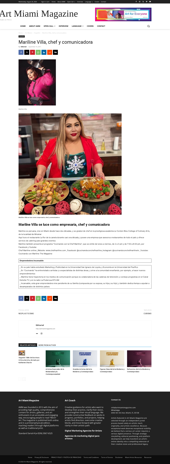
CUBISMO (147, 313)
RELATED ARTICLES (28, 345)
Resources (147, 457)
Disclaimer (119, 457)
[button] (148, 26)
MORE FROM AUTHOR (47, 345)
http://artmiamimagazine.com (45, 329)
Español (37, 33)
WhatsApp (115, 410)
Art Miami (28, 33)
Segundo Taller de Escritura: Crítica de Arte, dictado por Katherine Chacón (29, 360)
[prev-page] (20, 379)
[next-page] (24, 379)
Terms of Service (107, 457)
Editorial (24, 47)
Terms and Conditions (91, 457)
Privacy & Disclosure (42, 457)
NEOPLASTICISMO (26, 313)
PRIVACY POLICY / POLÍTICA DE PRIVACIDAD (66, 457)
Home (21, 33)
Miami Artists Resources (133, 457)
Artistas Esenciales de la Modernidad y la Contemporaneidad (55, 371)
